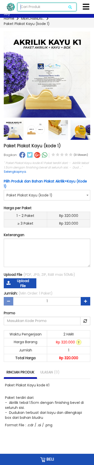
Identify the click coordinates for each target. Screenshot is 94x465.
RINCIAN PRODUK (20, 372)
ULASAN (50, 372)
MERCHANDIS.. (32, 18)
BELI (49, 459)
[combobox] (47, 195)
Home (9, 18)
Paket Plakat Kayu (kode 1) (27, 23)
